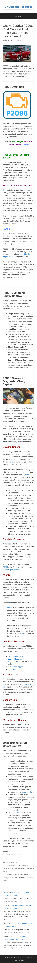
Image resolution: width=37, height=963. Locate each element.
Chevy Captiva (11, 862)
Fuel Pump (12, 669)
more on (12, 462)
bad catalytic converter (12, 570)
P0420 (5, 567)
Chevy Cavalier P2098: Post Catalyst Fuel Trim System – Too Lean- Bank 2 (18, 877)
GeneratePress (18, 960)
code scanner (18, 813)
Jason (6, 892)
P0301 (20, 634)
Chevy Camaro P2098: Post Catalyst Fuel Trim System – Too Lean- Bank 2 (18, 868)
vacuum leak (26, 792)
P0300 (9, 608)
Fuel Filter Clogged (15, 667)
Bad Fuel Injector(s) (16, 656)
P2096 (27, 475)
